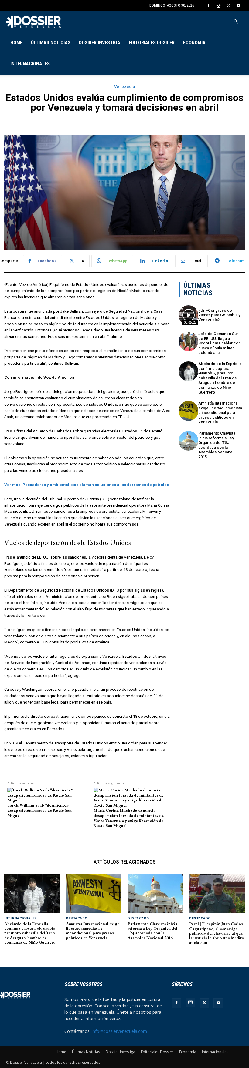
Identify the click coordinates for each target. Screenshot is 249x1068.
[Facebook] (208, 5)
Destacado (76, 918)
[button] (235, 22)
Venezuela (124, 86)
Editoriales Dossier (152, 42)
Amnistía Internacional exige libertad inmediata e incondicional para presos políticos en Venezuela (220, 412)
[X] (228, 5)
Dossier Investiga (99, 42)
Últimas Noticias (50, 42)
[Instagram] (218, 5)
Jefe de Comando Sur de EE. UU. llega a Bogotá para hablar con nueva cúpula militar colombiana (219, 343)
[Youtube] (238, 5)
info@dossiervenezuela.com (119, 1031)
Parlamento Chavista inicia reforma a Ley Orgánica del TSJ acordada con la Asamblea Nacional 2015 (216, 445)
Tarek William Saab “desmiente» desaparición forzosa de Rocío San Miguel (39, 810)
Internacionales (30, 64)
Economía (194, 42)
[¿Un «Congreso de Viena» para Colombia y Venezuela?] (188, 315)
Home (16, 42)
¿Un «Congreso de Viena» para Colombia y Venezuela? (219, 315)
